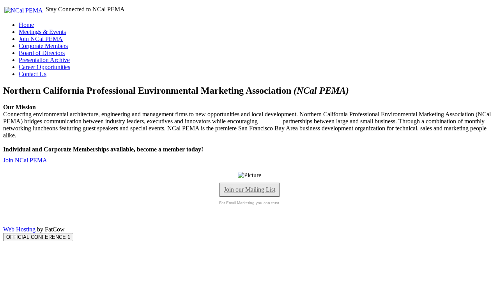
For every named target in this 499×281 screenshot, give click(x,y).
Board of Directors (42, 53)
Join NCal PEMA (41, 39)
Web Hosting (19, 229)
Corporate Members (43, 46)
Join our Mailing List (249, 189)
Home (26, 24)
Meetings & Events (42, 31)
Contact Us (32, 74)
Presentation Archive (44, 60)
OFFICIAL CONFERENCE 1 (38, 237)
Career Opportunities (44, 67)
